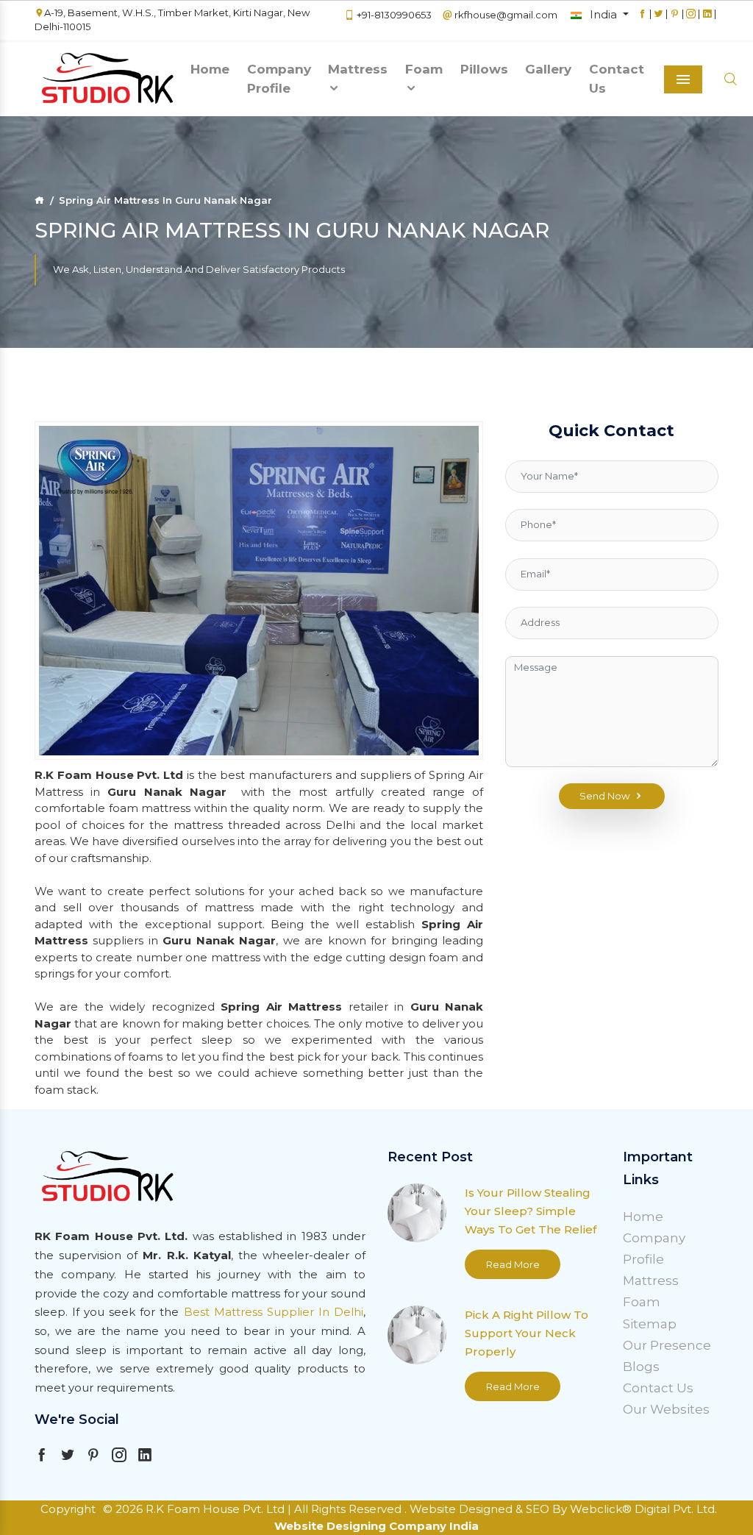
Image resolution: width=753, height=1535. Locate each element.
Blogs (641, 1366)
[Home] (39, 200)
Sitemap (650, 1324)
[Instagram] (691, 21)
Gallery (548, 69)
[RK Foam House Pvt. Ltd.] (108, 79)
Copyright (68, 1509)
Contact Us (616, 79)
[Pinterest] (674, 21)
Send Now (604, 796)
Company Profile (279, 79)
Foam (424, 69)
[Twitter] (658, 21)
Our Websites (666, 1409)
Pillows (484, 69)
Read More (513, 1264)
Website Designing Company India (376, 1526)
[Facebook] (642, 21)
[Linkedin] (707, 21)
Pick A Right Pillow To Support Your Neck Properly (526, 1333)
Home (209, 69)
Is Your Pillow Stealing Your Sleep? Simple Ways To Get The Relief (530, 1211)
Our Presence (667, 1345)
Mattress (358, 69)
